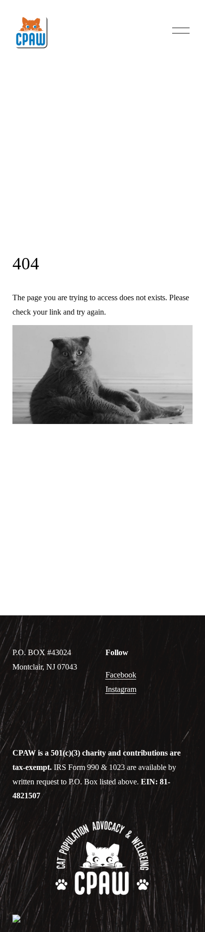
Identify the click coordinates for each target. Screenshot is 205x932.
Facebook (120, 675)
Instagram (120, 689)
